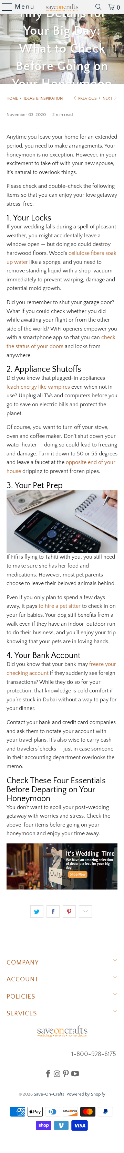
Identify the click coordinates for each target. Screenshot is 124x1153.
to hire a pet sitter (60, 606)
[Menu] (4, 7)
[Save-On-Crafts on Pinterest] (66, 1073)
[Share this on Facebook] (53, 911)
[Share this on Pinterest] (69, 911)
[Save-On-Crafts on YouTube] (75, 1073)
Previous (87, 98)
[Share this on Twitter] (36, 911)
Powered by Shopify (85, 1094)
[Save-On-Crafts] (62, 7)
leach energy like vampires (38, 387)
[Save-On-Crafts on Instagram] (57, 1073)
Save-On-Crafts (49, 1094)
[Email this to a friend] (85, 911)
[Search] (98, 7)
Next (108, 98)
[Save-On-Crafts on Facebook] (48, 1073)
